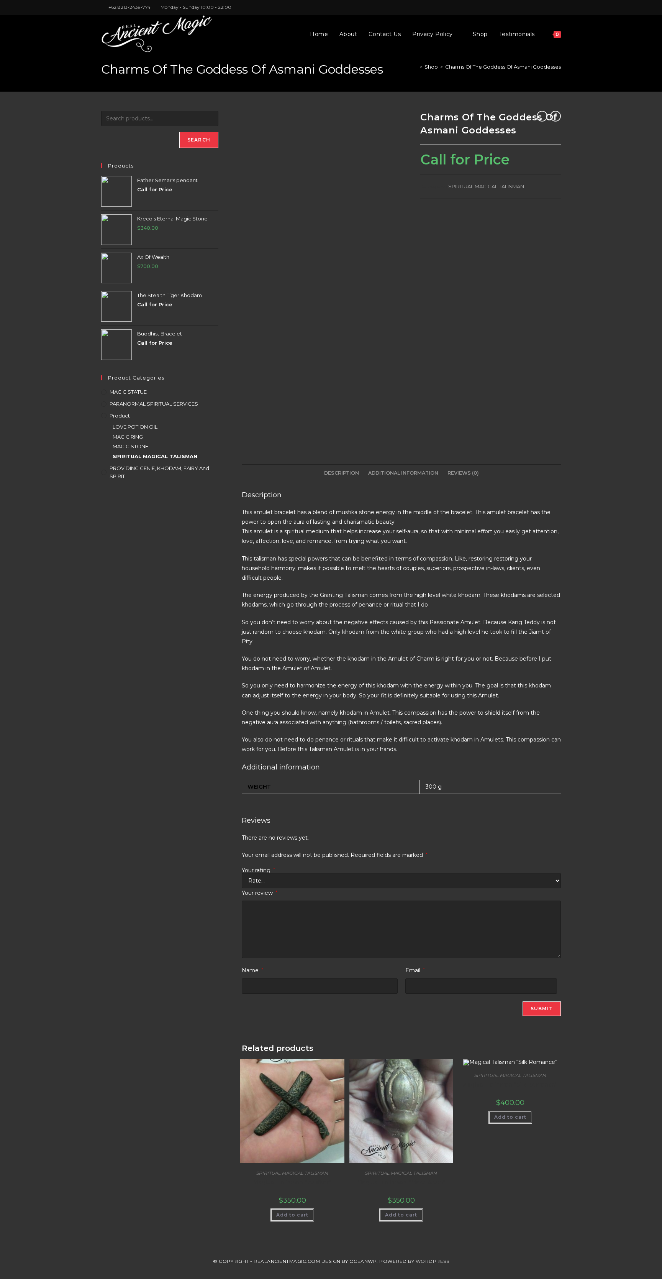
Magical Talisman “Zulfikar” (292, 1182)
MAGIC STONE (130, 446)
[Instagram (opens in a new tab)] (550, 7)
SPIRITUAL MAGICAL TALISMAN (486, 186)
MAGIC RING (128, 437)
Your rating (258, 870)
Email (415, 970)
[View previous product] (542, 116)
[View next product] (555, 116)
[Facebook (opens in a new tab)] (541, 7)
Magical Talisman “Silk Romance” (510, 1084)
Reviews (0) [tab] (463, 473)
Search (198, 140)
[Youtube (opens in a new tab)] (557, 7)
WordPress (432, 1261)
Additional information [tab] (403, 473)
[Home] (415, 67)
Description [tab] (341, 473)
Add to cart (292, 1215)
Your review (259, 892)
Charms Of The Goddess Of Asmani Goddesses (503, 67)
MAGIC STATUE (128, 392)
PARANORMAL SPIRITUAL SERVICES (154, 404)
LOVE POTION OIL (135, 427)
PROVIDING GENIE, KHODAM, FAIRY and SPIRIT (159, 472)
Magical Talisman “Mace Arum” (401, 1182)
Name (252, 970)
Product (120, 416)
